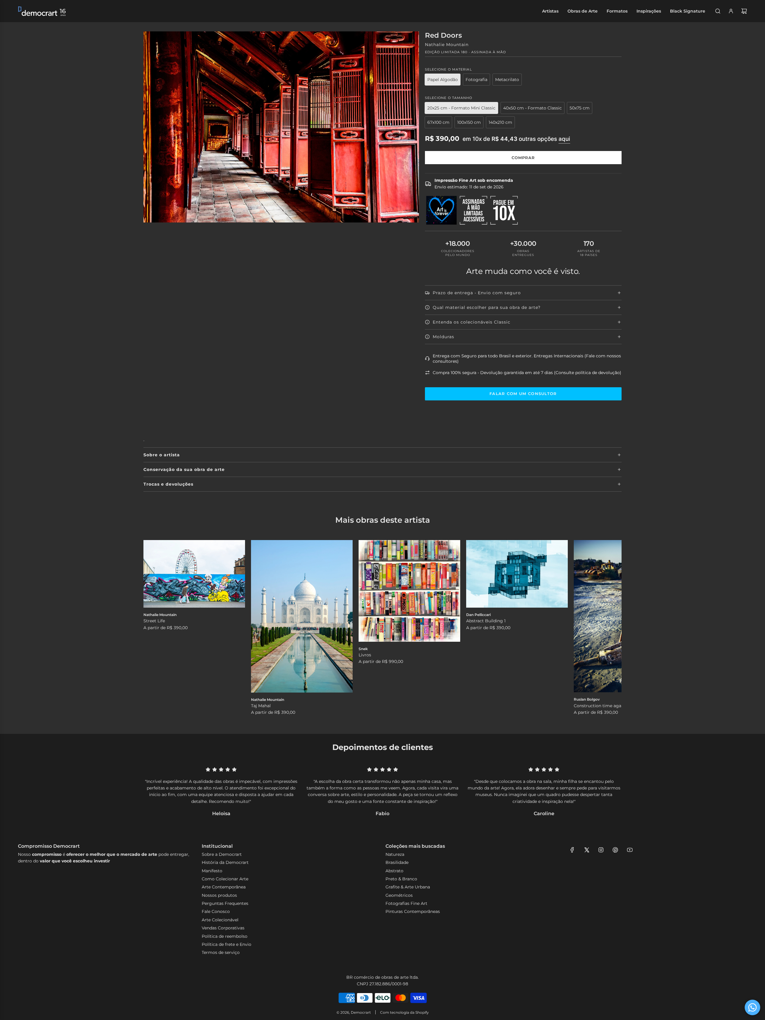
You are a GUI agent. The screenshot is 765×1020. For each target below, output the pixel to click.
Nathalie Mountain (447, 44)
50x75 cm (580, 108)
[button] (154, 628)
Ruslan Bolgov (587, 699)
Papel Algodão (442, 79)
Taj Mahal (261, 705)
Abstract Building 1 (486, 620)
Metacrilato (507, 79)
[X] (586, 849)
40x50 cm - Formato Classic (532, 108)
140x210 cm (500, 122)
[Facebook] (572, 849)
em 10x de (516, 138)
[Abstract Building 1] (517, 574)
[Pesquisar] (717, 11)
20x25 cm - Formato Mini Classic (461, 108)
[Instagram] (601, 849)
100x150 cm (469, 122)
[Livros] (409, 591)
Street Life (154, 620)
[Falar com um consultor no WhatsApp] (752, 1007)
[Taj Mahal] (302, 616)
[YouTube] (629, 849)
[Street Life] (194, 574)
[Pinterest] (615, 849)
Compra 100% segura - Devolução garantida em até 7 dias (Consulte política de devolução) (527, 372)
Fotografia (476, 79)
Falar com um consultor (523, 393)
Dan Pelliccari (478, 614)
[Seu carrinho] (744, 11)
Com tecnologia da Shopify (404, 1012)
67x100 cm (438, 122)
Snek (363, 649)
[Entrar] (731, 11)
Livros (365, 655)
